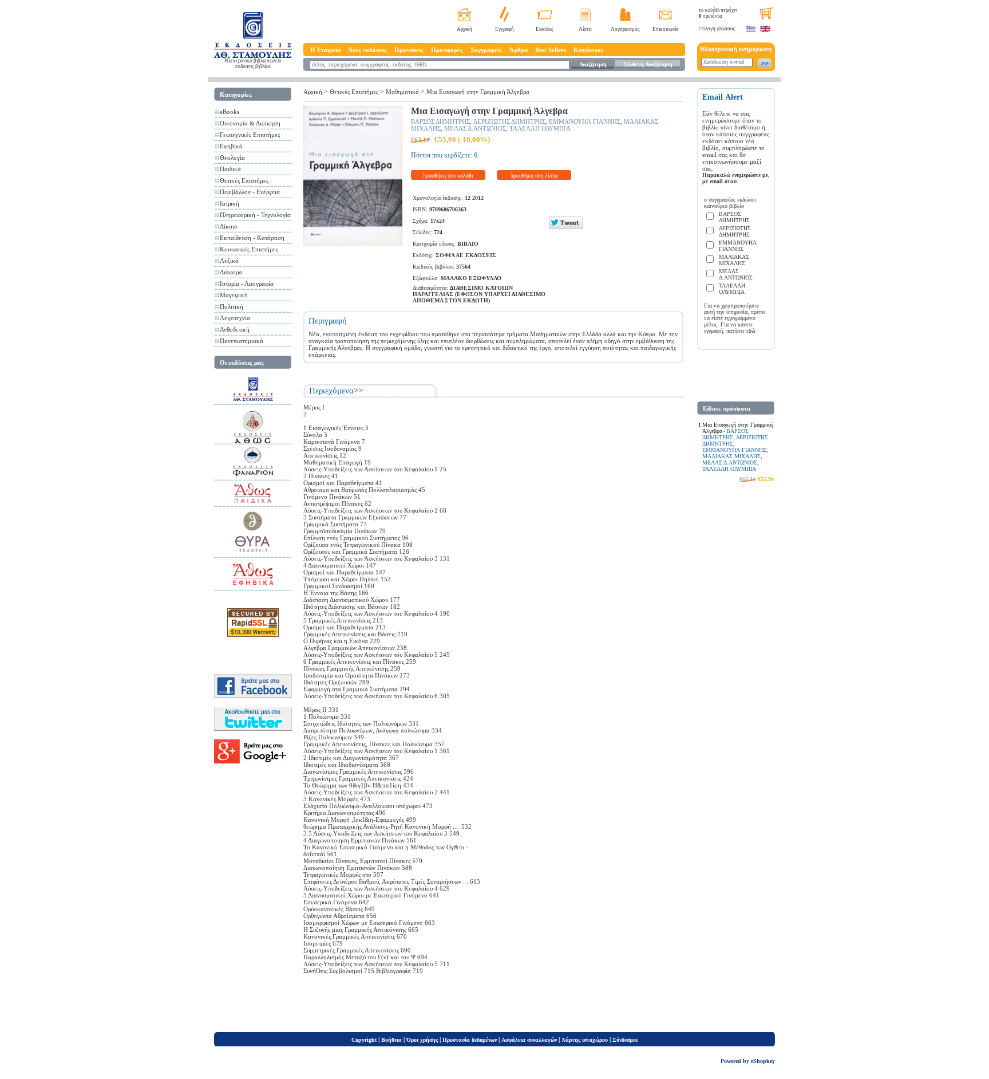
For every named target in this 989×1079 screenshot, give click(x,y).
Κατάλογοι (588, 49)
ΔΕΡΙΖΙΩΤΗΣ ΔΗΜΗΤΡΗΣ (509, 121)
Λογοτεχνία (235, 317)
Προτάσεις (409, 49)
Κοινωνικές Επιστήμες (249, 249)
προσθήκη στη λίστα (534, 175)
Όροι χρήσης (422, 1040)
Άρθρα (518, 49)
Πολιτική (231, 306)
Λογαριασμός (625, 29)
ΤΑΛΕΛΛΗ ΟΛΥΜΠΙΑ (540, 128)
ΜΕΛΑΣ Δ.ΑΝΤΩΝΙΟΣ (475, 128)
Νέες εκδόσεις (367, 49)
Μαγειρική (234, 295)
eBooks (229, 111)
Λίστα (585, 29)
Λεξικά (229, 260)
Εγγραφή (504, 29)
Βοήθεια (391, 1040)
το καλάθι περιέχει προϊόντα (718, 13)
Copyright (364, 1040)
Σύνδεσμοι (625, 1040)
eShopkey (763, 1061)
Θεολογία (232, 157)
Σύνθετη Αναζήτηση (647, 64)
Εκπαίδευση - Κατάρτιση (252, 237)
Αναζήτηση (593, 64)
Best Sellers (550, 49)
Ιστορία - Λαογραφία (247, 283)
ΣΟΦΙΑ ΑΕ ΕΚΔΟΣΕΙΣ (466, 255)
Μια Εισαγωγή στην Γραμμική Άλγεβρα (477, 91)
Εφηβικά (231, 146)
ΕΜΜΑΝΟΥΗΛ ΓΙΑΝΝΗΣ (584, 121)
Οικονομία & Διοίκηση (250, 123)
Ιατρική (229, 203)
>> (358, 390)
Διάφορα (231, 272)
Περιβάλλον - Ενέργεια (250, 191)
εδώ (750, 331)
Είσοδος (544, 29)
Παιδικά (230, 169)
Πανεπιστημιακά (241, 340)
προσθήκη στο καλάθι (448, 175)
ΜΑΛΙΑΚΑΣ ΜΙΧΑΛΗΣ (731, 456)
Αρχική (464, 29)
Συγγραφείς (486, 49)
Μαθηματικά (402, 91)
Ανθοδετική (235, 329)
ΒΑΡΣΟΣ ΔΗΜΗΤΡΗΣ (440, 121)
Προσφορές (447, 49)
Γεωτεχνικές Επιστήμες (250, 134)
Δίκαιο (229, 226)
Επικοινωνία (665, 29)
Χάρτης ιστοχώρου (584, 1040)
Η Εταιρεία (325, 49)
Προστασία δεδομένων (469, 1040)
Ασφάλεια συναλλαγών (529, 1040)
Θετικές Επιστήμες (244, 180)
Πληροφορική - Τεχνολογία (255, 214)
